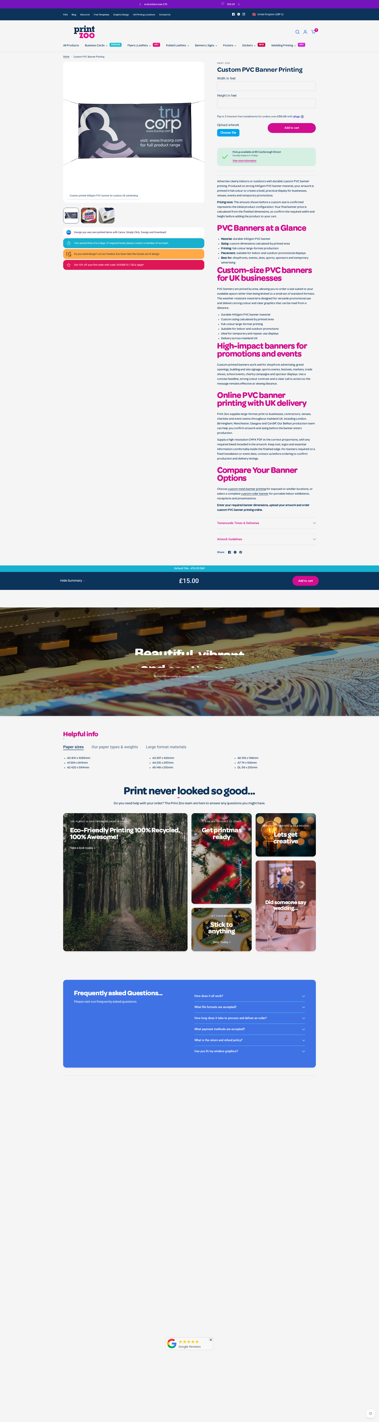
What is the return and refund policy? (218, 1040)
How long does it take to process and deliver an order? (230, 1018)
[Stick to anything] (221, 929)
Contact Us (165, 15)
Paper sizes (73, 747)
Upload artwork (228, 125)
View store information (244, 161)
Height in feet (226, 95)
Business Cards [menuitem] (95, 45)
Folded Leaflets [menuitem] (176, 45)
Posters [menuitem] (228, 45)
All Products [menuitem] (71, 45)
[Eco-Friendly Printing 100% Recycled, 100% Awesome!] (125, 882)
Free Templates (101, 15)
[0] (312, 31)
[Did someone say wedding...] (286, 905)
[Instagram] (243, 14)
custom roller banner (254, 494)
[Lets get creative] (286, 835)
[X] (238, 14)
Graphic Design (121, 15)
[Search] (297, 31)
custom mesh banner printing (247, 489)
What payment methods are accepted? (219, 1029)
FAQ (65, 15)
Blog (74, 15)
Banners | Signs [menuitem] (204, 45)
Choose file (228, 133)
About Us (85, 15)
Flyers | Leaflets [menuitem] (138, 45)
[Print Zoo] (172, 1348)
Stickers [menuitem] (247, 45)
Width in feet (226, 78)
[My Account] (305, 31)
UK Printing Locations (144, 15)
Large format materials (166, 747)
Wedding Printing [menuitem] (282, 45)
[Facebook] (233, 14)
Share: (221, 552)
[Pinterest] (240, 552)
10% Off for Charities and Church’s (172, 4)
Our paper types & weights (115, 747)
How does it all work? (208, 996)
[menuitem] (66, 15)
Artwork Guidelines (229, 539)
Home (66, 57)
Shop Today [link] (220, 942)
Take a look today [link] (81, 848)
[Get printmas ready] (221, 858)
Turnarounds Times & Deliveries (238, 523)
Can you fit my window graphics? (216, 1051)
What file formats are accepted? (215, 1007)
